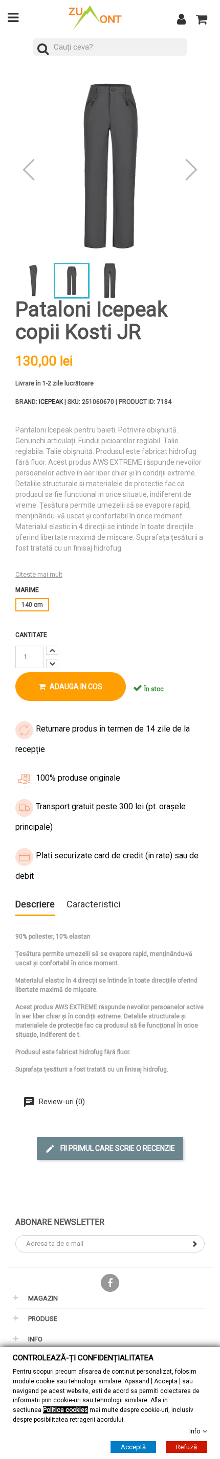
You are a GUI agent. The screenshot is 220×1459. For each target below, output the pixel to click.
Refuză (186, 1447)
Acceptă (133, 1447)
